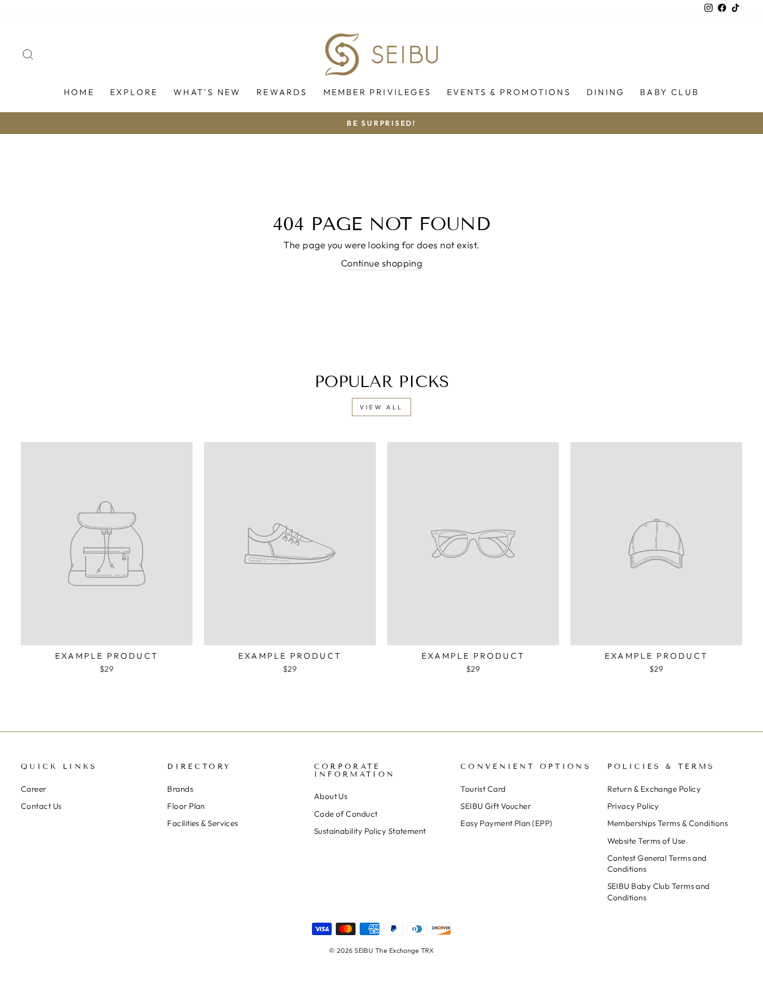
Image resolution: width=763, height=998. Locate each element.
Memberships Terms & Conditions (667, 823)
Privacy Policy (633, 806)
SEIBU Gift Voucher (495, 806)
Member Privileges (377, 92)
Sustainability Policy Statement (370, 831)
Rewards (281, 92)
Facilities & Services (202, 823)
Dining (605, 92)
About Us (331, 796)
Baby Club (669, 92)
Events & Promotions (509, 92)
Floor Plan (186, 806)
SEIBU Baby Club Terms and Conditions (658, 891)
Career (34, 789)
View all (381, 407)
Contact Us (41, 806)
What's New (207, 92)
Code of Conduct (346, 814)
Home (79, 92)
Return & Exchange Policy (654, 789)
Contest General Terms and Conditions (657, 863)
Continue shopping (382, 263)
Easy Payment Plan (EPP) (506, 823)
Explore (134, 92)
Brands (180, 789)
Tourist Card (483, 789)
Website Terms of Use (646, 841)
